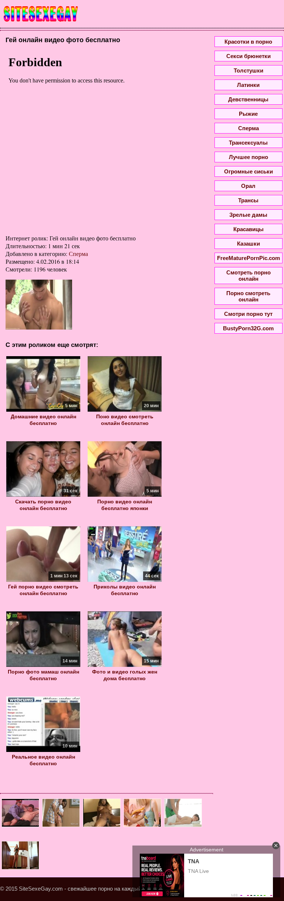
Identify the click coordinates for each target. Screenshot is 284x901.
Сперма (78, 253)
